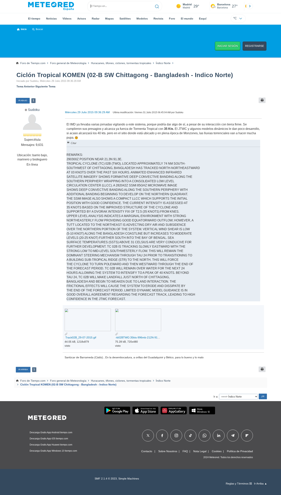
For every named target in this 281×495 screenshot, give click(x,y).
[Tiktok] (190, 435)
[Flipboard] (247, 435)
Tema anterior (25, 86)
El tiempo (34, 18)
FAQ (185, 451)
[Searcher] (157, 6)
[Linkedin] (218, 435)
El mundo (187, 18)
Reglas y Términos (237, 483)
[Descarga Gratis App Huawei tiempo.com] (174, 410)
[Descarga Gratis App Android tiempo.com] (117, 410)
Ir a (216, 396)
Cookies (217, 451)
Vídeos (67, 18)
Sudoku (34, 110)
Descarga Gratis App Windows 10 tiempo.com (53, 450)
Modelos (142, 18)
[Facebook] (162, 435)
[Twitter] (148, 435)
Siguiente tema (45, 86)
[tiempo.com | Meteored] (47, 417)
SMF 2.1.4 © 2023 (106, 478)
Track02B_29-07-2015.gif (80, 337)
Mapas (109, 18)
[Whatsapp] (204, 435)
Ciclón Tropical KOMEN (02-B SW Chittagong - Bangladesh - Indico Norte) (124, 75)
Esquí (202, 18)
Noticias (51, 18)
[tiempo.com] (51, 6)
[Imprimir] (262, 100)
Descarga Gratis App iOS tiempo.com (49, 438)
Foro (172, 18)
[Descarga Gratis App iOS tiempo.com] (145, 410)
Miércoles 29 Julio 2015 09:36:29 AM (87, 112)
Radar (95, 18)
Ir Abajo (22, 100)
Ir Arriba (23, 369)
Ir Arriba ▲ (260, 483)
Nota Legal (199, 451)
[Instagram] (176, 435)
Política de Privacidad (240, 451)
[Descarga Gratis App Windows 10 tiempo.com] (202, 410)
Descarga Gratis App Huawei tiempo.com (51, 444)
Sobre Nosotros (167, 451)
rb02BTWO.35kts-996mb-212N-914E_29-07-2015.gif (147, 337)
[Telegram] (232, 435)
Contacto (146, 451)
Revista (158, 18)
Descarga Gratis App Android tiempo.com (51, 432)
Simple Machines (128, 478)
